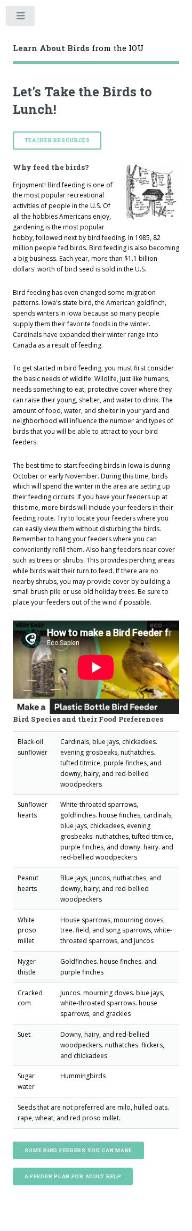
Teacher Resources (57, 140)
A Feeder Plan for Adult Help (73, 1176)
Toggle (21, 18)
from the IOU (78, 48)
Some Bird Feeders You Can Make (79, 1150)
